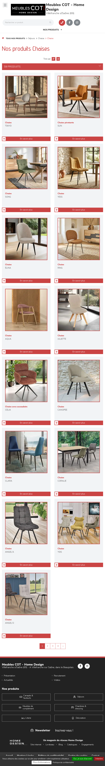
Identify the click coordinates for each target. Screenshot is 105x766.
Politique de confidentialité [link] (63, 762)
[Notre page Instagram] (77, 22)
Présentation (9, 676)
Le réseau (50, 745)
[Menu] (5, 5)
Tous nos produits (15, 38)
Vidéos (57, 680)
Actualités (8, 680)
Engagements (88, 745)
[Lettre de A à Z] (58, 59)
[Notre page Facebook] (69, 22)
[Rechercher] (51, 22)
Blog (61, 745)
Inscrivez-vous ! (64, 730)
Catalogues (72, 745)
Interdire (99, 759)
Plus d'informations (41, 762)
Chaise (41, 38)
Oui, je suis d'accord (82, 759)
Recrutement (59, 676)
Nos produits (51, 30)
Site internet (35, 745)
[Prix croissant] (53, 59)
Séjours (31, 38)
